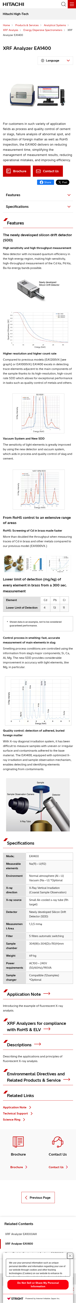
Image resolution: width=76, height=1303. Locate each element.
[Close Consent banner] (70, 1256)
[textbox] (56, 60)
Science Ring (12, 1119)
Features (13, 195)
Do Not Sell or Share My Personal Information (38, 1284)
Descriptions (20, 1044)
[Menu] (72, 4)
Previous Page (40, 1197)
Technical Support (16, 1113)
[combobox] (55, 60)
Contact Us (51, 171)
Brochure (19, 171)
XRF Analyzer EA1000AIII (21, 1234)
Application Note (24, 994)
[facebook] (45, 182)
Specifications (17, 206)
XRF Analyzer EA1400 (19, 1243)
